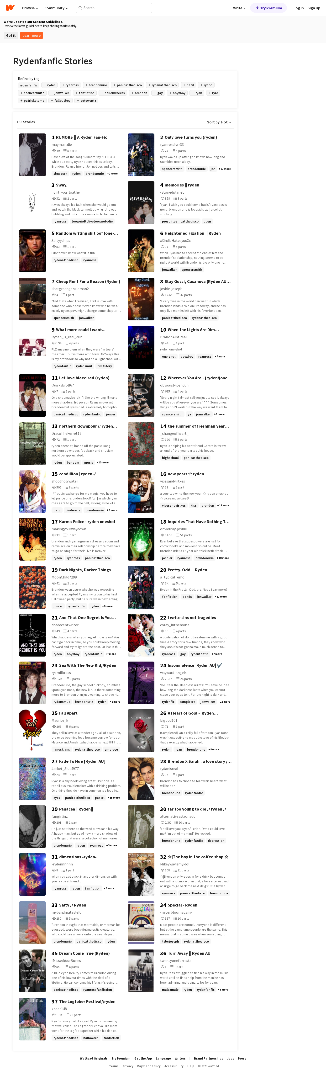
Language (163, 1058)
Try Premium (271, 7)
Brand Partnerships (208, 1058)
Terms (114, 1066)
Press (242, 1058)
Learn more (31, 35)
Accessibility (174, 1066)
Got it (11, 35)
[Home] (10, 8)
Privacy (127, 1066)
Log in (299, 7)
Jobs (230, 1058)
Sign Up (314, 7)
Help (190, 1066)
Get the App (143, 1058)
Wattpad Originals (94, 1058)
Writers (180, 1058)
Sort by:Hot (217, 122)
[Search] (80, 8)
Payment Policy (149, 1066)
